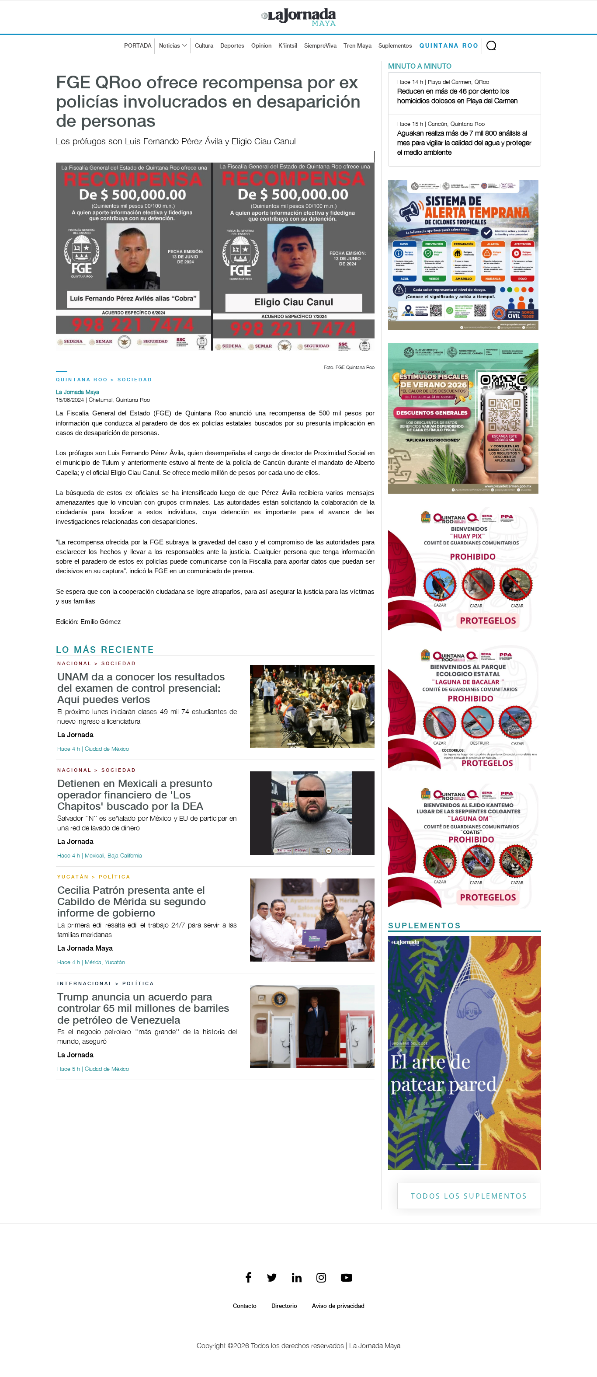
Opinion (261, 46)
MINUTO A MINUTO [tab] (419, 66)
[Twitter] (272, 1278)
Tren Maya (357, 46)
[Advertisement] (215, 1148)
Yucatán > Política (94, 877)
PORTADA (138, 46)
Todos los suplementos (469, 1196)
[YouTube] (346, 1278)
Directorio (284, 1306)
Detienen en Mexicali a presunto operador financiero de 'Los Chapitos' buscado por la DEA (134, 796)
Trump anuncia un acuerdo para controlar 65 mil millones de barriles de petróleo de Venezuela (143, 1009)
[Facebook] (248, 1278)
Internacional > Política (105, 984)
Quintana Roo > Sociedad (104, 380)
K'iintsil (287, 46)
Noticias (169, 46)
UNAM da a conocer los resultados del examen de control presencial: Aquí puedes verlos (141, 689)
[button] (399, 1053)
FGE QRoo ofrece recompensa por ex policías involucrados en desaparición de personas (208, 102)
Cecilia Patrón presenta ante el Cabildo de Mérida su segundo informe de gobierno (131, 902)
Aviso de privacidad (338, 1306)
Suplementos (395, 46)
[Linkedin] (296, 1278)
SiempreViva (320, 46)
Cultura (204, 46)
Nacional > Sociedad (96, 663)
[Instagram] (321, 1278)
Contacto (245, 1306)
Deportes (232, 46)
